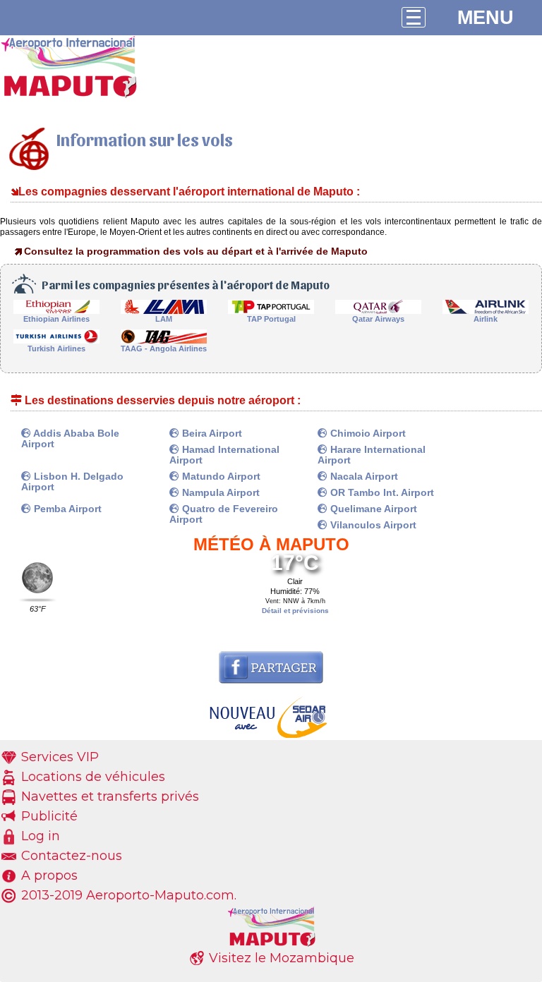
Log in (40, 836)
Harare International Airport (372, 455)
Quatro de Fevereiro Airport (223, 514)
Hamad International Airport (224, 455)
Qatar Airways (378, 319)
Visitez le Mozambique (281, 958)
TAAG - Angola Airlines (164, 348)
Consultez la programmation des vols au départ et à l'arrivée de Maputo (196, 251)
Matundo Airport (219, 476)
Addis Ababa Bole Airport (70, 438)
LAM (163, 319)
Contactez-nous (71, 855)
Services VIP (60, 757)
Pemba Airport (66, 508)
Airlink (486, 319)
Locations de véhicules (93, 776)
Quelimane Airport (372, 508)
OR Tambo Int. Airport (380, 492)
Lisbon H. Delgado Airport (72, 481)
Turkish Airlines (56, 348)
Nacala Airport (362, 476)
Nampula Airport (219, 492)
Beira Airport (210, 433)
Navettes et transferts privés (110, 796)
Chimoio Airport (366, 433)
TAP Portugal (271, 319)
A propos (49, 875)
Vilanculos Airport (371, 525)
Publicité (49, 816)
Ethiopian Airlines (56, 319)
